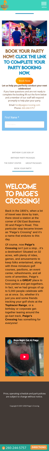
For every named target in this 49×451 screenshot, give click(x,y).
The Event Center (12, 163)
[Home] (4, 5)
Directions (39, 447)
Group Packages (34, 163)
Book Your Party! (22, 168)
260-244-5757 (16, 447)
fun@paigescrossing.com (27, 105)
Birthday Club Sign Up (23, 152)
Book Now (24, 80)
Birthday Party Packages (23, 157)
